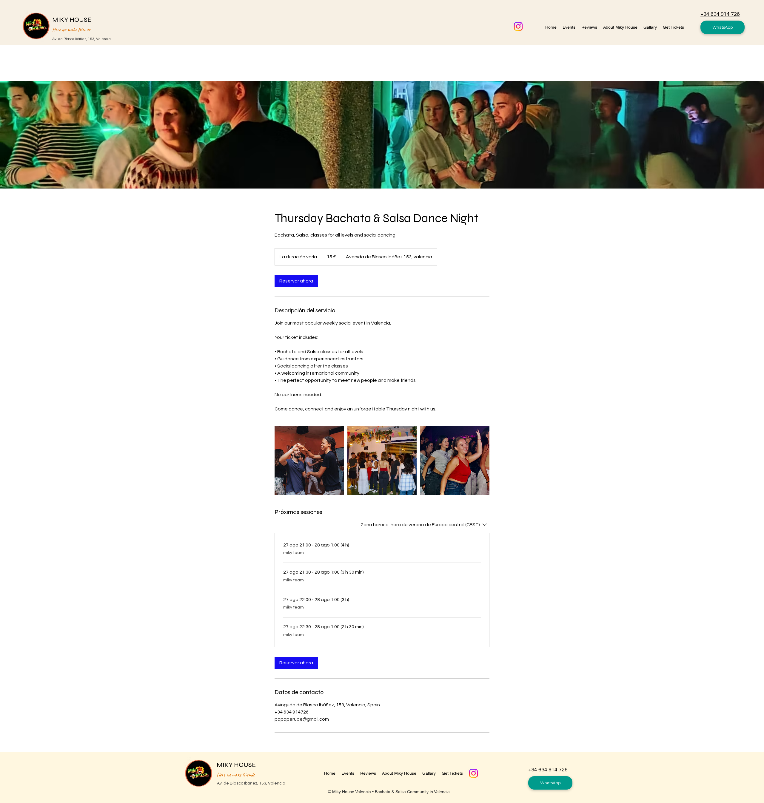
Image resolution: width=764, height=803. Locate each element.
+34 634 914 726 (720, 14)
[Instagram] (518, 26)
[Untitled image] (309, 460)
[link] (296, 281)
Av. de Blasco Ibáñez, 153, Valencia (81, 39)
